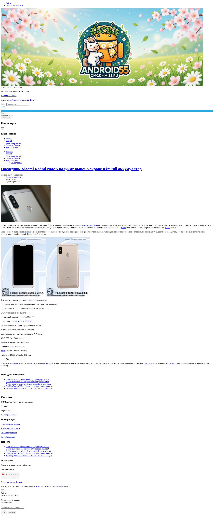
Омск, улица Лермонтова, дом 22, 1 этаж (18, 100)
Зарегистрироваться (14, 5)
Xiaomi (97, 225)
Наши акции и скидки (10, 428)
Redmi (123, 228)
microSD (18, 321)
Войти (8, 3)
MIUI (3, 351)
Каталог (9, 138)
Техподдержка (12, 147)
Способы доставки (9, 433)
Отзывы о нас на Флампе (11, 482)
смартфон (148, 363)
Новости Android (13, 145)
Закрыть (12, 512)
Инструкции (16, 163)
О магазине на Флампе (10, 424)
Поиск (3, 104)
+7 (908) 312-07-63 (8, 96)
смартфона (88, 225)
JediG (38, 486)
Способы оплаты (8, 437)
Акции (9, 141)
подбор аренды (61, 486)
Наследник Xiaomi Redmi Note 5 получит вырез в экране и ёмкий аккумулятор (71, 169)
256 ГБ (28, 321)
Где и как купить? (13, 143)
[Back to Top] (2, 515)
